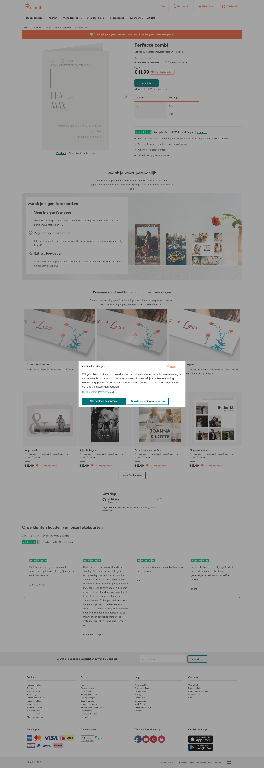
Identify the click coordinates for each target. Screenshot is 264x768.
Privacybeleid (106, 391)
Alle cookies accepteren (104, 401)
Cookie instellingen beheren (148, 401)
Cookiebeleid (89, 391)
